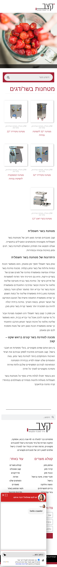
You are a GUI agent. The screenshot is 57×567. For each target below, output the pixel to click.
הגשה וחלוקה (47, 484)
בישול (50, 480)
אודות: (15, 477)
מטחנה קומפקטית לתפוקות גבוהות (16, 177)
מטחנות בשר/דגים (37, 126)
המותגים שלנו (15, 480)
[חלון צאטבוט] (23, 529)
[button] (3, 495)
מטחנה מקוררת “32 (42, 175)
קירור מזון (48, 469)
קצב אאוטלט (15, 469)
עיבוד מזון (42, 128)
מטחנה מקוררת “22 (16, 131)
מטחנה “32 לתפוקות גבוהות (42, 133)
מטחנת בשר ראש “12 (42, 218)
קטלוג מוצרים (15, 465)
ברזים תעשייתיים (45, 488)
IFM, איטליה (48, 126)
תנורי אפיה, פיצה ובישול (42, 477)
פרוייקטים (15, 473)
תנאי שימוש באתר (15, 488)
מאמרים (15, 484)
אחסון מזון (48, 465)
